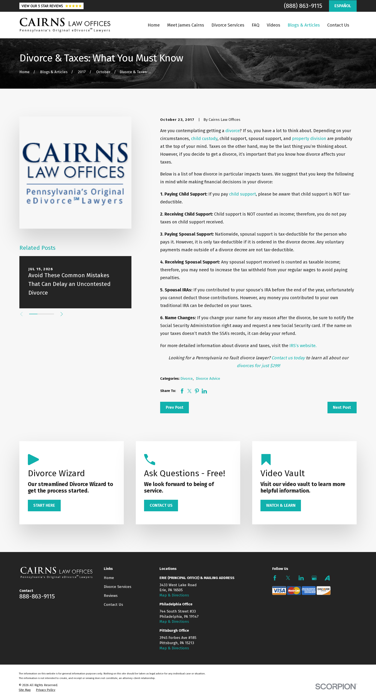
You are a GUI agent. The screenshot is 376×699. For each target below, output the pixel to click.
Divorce (186, 378)
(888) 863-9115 (303, 5)
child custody (204, 138)
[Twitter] (288, 578)
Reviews (111, 595)
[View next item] (62, 314)
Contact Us (113, 604)
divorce (232, 130)
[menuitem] (25, 690)
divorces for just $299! (258, 365)
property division (309, 138)
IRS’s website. (303, 345)
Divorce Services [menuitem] (228, 25)
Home (109, 578)
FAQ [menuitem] (255, 25)
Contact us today (288, 357)
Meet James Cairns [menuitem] (185, 25)
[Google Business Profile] (314, 578)
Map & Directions (174, 595)
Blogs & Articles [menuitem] (304, 25)
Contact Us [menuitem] (338, 25)
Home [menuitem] (154, 25)
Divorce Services (117, 586)
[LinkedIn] (301, 578)
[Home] (65, 25)
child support (242, 194)
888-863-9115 (37, 596)
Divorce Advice (208, 378)
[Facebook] (274, 578)
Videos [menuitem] (273, 25)
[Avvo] (327, 578)
